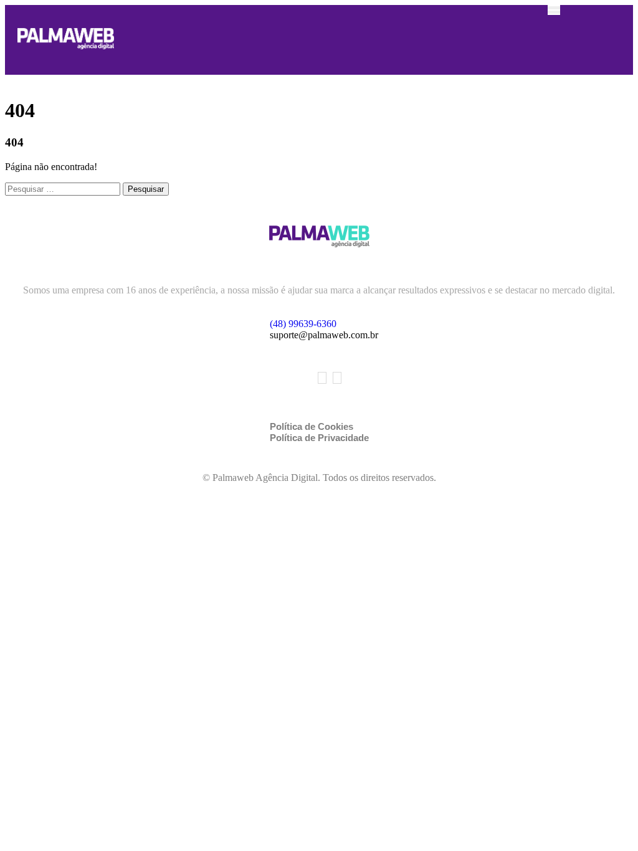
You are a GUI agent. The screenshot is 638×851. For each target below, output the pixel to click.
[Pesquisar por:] (64, 188)
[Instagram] (337, 378)
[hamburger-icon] (554, 10)
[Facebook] (322, 378)
